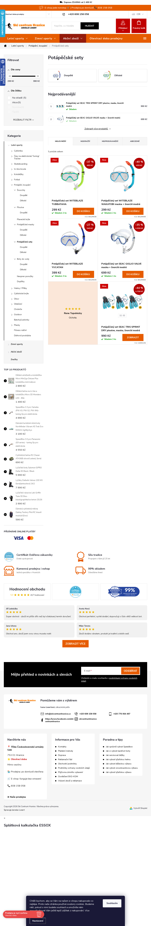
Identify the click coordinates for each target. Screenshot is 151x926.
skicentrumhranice (88, 719)
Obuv (16, 298)
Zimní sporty (17, 344)
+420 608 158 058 (87, 713)
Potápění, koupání (22, 184)
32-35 (122, 315)
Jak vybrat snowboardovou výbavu (122, 768)
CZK (138, 14)
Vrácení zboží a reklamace (70, 781)
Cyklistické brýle (21, 293)
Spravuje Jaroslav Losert (14, 810)
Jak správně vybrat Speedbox (119, 747)
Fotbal (17, 179)
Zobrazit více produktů (96, 128)
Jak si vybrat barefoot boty (118, 751)
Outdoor (18, 314)
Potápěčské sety (24, 241)
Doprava (62, 755)
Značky (14, 359)
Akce (16, 102)
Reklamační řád (65, 759)
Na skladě (19, 97)
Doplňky (20, 281)
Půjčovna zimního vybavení (70, 772)
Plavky (17, 325)
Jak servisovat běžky (115, 755)
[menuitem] (17, 38)
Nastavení (37, 920)
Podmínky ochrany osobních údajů (74, 768)
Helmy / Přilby (20, 288)
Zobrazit (133, 337)
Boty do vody (23, 259)
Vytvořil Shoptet (140, 808)
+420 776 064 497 (121, 713)
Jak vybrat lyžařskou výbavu (118, 772)
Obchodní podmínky (67, 764)
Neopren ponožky (25, 276)
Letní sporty (16, 145)
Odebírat (130, 671)
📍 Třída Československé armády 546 (25, 748)
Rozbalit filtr (22, 119)
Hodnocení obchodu (27, 589)
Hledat (89, 25)
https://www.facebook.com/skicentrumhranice (59, 720)
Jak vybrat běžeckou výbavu (118, 764)
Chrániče (18, 309)
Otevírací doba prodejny (14, 14)
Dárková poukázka (22, 335)
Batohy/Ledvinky (21, 319)
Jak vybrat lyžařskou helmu (118, 759)
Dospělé (23, 195)
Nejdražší (85, 141)
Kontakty (62, 747)
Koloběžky (18, 174)
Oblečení (18, 304)
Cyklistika (18, 150)
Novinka (17, 107)
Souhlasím (112, 903)
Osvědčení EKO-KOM (68, 776)
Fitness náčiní (20, 330)
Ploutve (20, 207)
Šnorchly (21, 190)
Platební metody (65, 751)
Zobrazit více (75, 643)
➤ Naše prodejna (16, 797)
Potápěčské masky (25, 224)
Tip (15, 111)
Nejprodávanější (110, 141)
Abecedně (134, 141)
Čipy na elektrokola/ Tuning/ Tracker (26, 157)
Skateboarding (20, 164)
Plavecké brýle (23, 219)
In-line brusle (20, 169)
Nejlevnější (60, 141)
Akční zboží (16, 351)
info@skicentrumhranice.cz (58, 713)
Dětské (23, 200)
